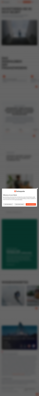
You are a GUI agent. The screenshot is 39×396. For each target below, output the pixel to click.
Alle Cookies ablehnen (8, 204)
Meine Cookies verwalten (19, 204)
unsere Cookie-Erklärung (18, 199)
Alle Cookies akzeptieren (31, 204)
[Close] (37, 188)
